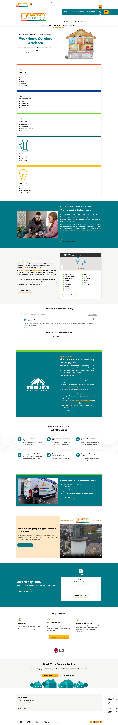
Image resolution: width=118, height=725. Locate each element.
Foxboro (28, 281)
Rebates (65, 11)
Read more (26, 327)
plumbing (85, 230)
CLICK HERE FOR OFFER (59, 27)
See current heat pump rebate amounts (74, 388)
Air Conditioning (59, 2)
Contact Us (98, 2)
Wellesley (44, 281)
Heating (49, 2)
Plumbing (70, 2)
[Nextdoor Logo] (101, 722)
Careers (72, 11)
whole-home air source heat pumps (86, 395)
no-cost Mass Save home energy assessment (82, 379)
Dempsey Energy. (21, 722)
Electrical (79, 2)
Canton (24, 281)
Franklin (34, 281)
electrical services (37, 270)
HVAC (42, 2)
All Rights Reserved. (29, 722)
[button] (100, 7)
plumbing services (24, 270)
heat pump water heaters (81, 393)
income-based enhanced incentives (81, 400)
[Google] (91, 722)
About (35, 2)
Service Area (88, 2)
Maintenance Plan (80, 11)
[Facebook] (94, 722)
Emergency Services (91, 11)
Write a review (92, 314)
